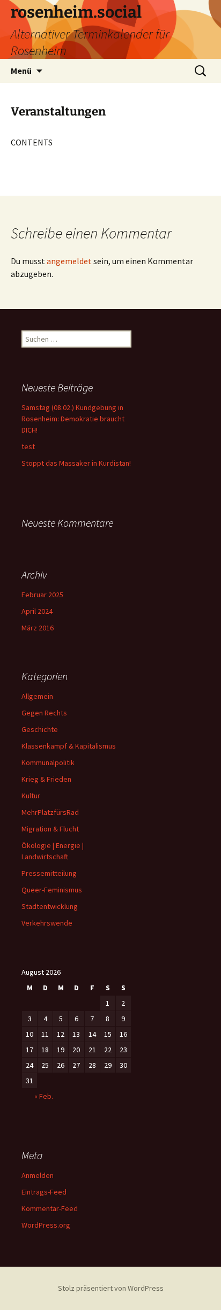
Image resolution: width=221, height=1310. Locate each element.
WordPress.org (45, 1225)
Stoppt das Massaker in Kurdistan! (76, 463)
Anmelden (37, 1175)
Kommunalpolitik (48, 762)
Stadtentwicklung (49, 906)
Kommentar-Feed (49, 1208)
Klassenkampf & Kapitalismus (68, 746)
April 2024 (37, 611)
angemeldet (69, 261)
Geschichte (39, 729)
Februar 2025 (42, 594)
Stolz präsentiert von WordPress (111, 1288)
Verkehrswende (46, 923)
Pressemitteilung (49, 873)
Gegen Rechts (44, 713)
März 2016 (37, 628)
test (28, 446)
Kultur (30, 795)
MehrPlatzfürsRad (50, 812)
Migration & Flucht (50, 829)
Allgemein (37, 696)
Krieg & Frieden (46, 779)
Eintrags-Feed (44, 1192)
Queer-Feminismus (51, 890)
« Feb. (43, 1096)
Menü (21, 70)
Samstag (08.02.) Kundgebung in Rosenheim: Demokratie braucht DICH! (72, 419)
